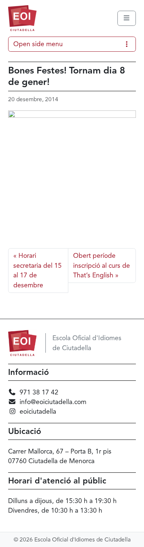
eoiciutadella (38, 411)
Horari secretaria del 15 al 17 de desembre (37, 270)
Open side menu (38, 44)
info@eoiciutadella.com (53, 402)
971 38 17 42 (39, 392)
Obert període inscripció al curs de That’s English (101, 265)
